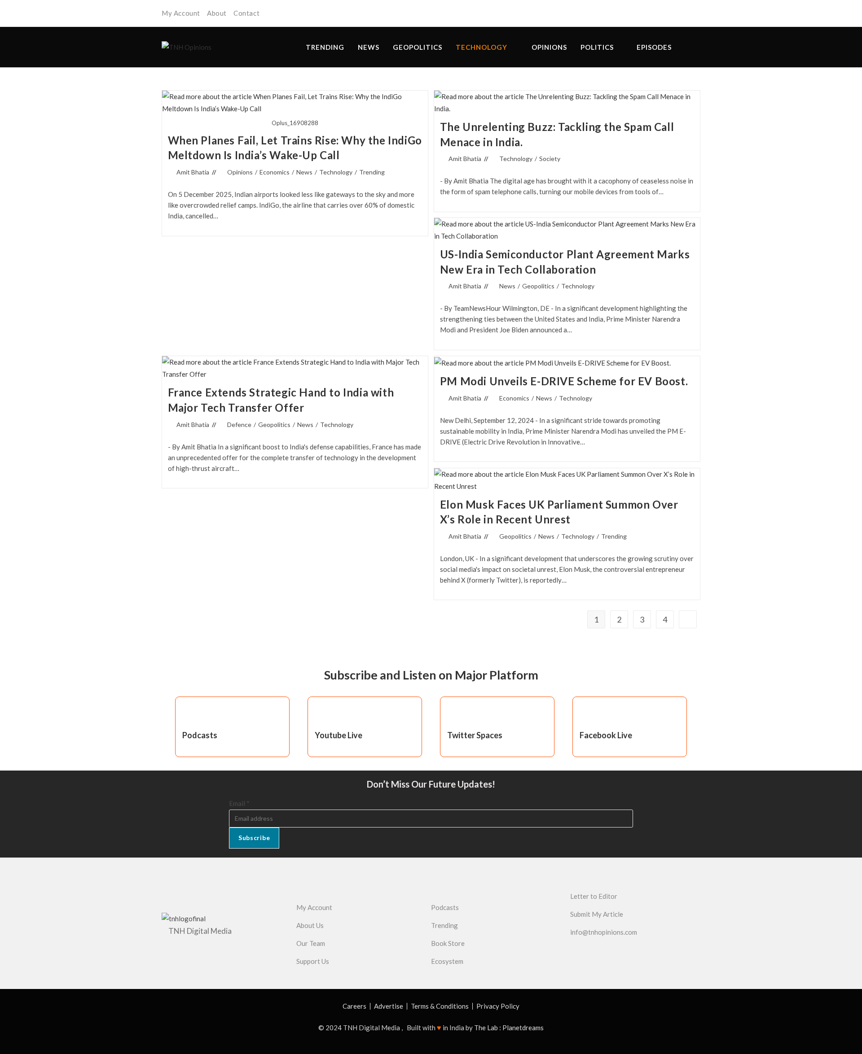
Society (549, 158)
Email (239, 803)
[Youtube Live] (326, 715)
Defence (239, 424)
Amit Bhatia (192, 172)
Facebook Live (606, 735)
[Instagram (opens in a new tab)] (684, 13)
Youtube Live (338, 735)
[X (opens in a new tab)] (659, 13)
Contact (246, 13)
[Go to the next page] (688, 619)
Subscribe (254, 837)
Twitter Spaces (474, 735)
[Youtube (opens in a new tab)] (695, 13)
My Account (181, 13)
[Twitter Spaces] (458, 715)
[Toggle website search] (698, 47)
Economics (274, 172)
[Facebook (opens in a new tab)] (671, 13)
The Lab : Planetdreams (509, 1028)
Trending (372, 172)
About (217, 13)
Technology (335, 172)
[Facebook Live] (591, 715)
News (304, 172)
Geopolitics (538, 286)
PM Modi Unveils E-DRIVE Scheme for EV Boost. (564, 381)
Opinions (240, 172)
